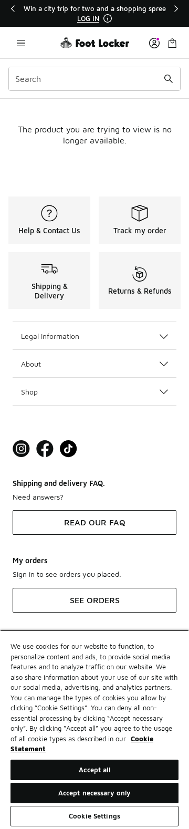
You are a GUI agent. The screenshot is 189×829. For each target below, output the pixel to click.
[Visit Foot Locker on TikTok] (68, 449)
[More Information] (107, 18)
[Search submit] (168, 78)
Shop (29, 391)
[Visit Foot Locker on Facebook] (45, 449)
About (31, 363)
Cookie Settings (94, 816)
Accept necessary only (94, 793)
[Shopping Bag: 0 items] (172, 42)
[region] (94, 13)
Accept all (94, 769)
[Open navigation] (21, 42)
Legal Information (50, 335)
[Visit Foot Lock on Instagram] (21, 449)
